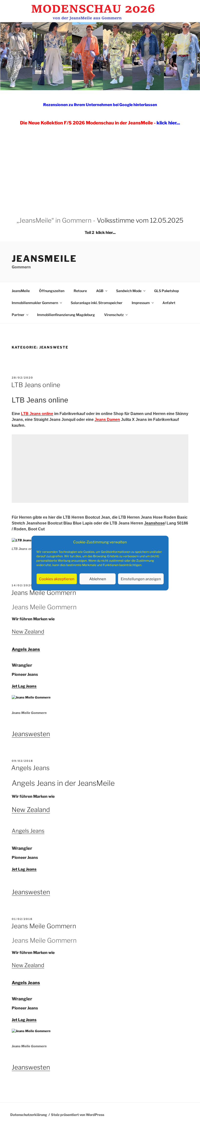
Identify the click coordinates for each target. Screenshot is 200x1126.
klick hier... (106, 232)
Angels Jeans (26, 649)
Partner (18, 315)
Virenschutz (114, 315)
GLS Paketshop (166, 291)
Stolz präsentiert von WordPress (77, 1115)
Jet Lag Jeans (24, 686)
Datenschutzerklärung (28, 1115)
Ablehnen (97, 579)
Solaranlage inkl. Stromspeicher (96, 303)
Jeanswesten (31, 734)
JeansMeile (44, 258)
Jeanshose (154, 523)
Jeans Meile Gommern (43, 592)
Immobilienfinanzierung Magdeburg (66, 315)
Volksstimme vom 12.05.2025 (140, 220)
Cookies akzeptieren (56, 579)
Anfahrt (168, 303)
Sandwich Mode (128, 291)
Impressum (141, 303)
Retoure (80, 291)
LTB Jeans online (35, 385)
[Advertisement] (100, 166)
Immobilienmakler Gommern (35, 303)
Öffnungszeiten (51, 291)
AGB (99, 291)
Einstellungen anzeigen (141, 579)
